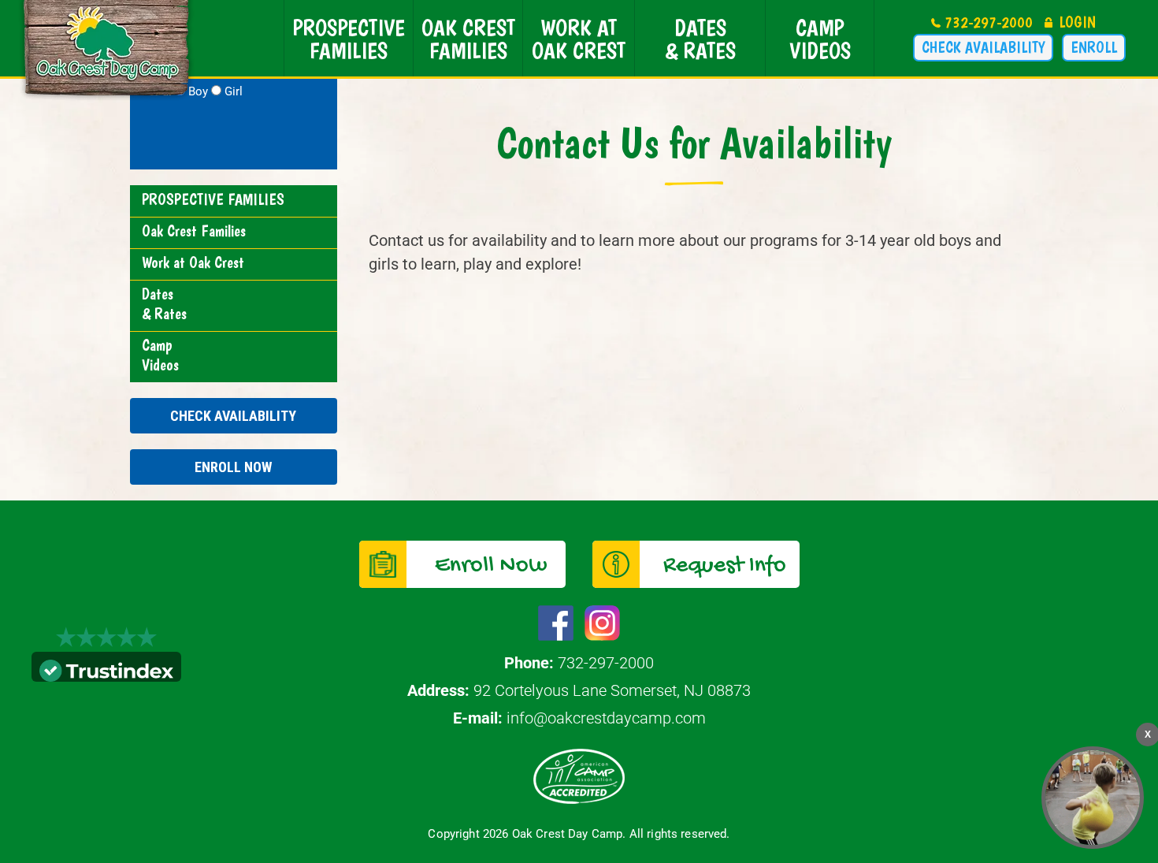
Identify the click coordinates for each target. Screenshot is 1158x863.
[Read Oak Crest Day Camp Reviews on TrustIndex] (106, 669)
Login (1077, 22)
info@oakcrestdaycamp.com (606, 718)
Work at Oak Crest (578, 39)
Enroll (1094, 47)
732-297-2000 (989, 22)
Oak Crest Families (468, 39)
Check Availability (983, 47)
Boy (198, 91)
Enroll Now (233, 467)
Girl (234, 91)
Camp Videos (820, 39)
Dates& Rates (700, 39)
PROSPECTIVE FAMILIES (348, 39)
